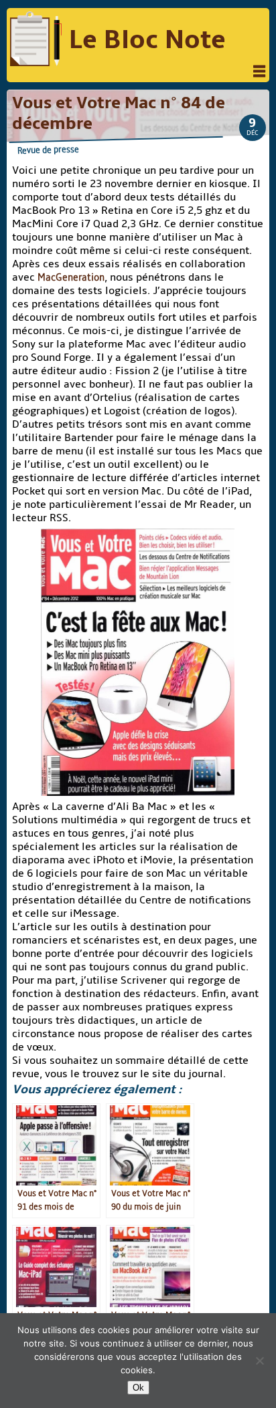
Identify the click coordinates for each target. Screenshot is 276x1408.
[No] (259, 1360)
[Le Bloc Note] (35, 40)
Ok (138, 1388)
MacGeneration (71, 277)
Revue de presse (48, 150)
